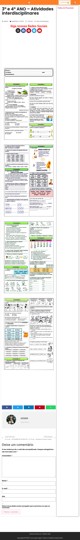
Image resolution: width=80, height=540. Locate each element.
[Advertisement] (29, 48)
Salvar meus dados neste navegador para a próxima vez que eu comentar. (26, 506)
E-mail (5, 488)
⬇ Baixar (28, 104)
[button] (29, 2)
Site (3, 496)
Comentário (7, 455)
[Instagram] (18, 30)
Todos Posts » (24, 422)
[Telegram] (34, 30)
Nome (5, 480)
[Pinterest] (28, 30)
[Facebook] (23, 30)
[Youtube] (39, 30)
